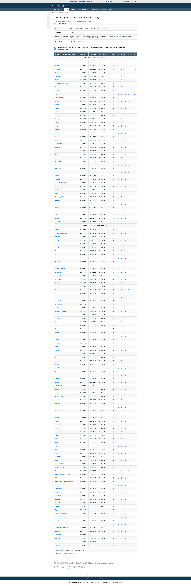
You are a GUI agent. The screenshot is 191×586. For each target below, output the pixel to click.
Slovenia (57, 200)
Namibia (57, 417)
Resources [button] (94, 9)
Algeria (57, 229)
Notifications (103, 9)
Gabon (57, 329)
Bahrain (57, 247)
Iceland (57, 129)
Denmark (57, 101)
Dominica (57, 307)
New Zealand (58, 424)
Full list (66, 9)
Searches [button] (73, 9)
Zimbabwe (58, 545)
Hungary (57, 126)
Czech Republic (59, 97)
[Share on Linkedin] (48, 24)
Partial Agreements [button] (83, 9)
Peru (56, 453)
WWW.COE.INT (55, 1)
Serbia (56, 193)
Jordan (57, 364)
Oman (56, 435)
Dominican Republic (60, 311)
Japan (56, 361)
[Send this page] (48, 27)
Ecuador (57, 314)
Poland (57, 175)
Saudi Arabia (58, 488)
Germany (57, 119)
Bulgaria (57, 87)
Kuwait (57, 375)
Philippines (58, 456)
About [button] (59, 9)
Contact (111, 9)
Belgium (57, 80)
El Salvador (58, 318)
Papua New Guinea (60, 446)
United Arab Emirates (61, 524)
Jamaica (57, 357)
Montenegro (58, 161)
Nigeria (57, 428)
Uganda (57, 520)
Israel (56, 353)
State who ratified (76, 47)
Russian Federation (60, 467)
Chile (56, 286)
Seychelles (58, 495)
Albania (57, 62)
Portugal (57, 179)
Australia (57, 240)
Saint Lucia (58, 478)
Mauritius (57, 403)
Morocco (57, 414)
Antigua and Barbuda (61, 233)
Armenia (57, 69)
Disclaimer (85, 568)
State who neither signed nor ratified (97, 47)
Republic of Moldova (60, 182)
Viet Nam (57, 541)
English (125, 1)
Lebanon (57, 378)
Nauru (57, 421)
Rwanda (57, 471)
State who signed (62, 47)
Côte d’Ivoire (58, 304)
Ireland (57, 133)
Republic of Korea (60, 463)
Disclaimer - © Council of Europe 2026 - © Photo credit (93, 584)
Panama (57, 442)
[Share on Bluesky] (48, 16)
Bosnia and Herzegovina (61, 83)
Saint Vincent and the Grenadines (64, 481)
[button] (95, 578)
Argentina (57, 236)
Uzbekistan (58, 534)
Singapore (57, 499)
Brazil (56, 265)
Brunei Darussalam (60, 268)
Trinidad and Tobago (60, 513)
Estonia (57, 104)
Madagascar (58, 385)
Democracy (82, 1)
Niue (56, 432)
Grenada (57, 336)
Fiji (56, 325)
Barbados (57, 251)
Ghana (57, 332)
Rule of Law (90, 1)
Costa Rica (58, 300)
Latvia (56, 140)
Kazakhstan (58, 368)
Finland (57, 108)
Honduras (57, 343)
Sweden (57, 207)
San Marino (58, 189)
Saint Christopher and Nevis (62, 474)
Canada (57, 283)
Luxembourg (58, 150)
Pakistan (57, 439)
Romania (57, 186)
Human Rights (74, 1)
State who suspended (118, 47)
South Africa (58, 502)
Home (54, 9)
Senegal (57, 492)
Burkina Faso (58, 272)
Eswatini (57, 322)
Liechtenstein (58, 143)
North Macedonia (60, 168)
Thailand (57, 506)
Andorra (57, 65)
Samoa (57, 485)
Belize (56, 254)
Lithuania (57, 147)
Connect (132, 1)
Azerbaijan (58, 76)
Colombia (57, 293)
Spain (56, 204)
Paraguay (57, 449)
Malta (56, 154)
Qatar (56, 460)
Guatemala (58, 339)
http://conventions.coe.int (73, 568)
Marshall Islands (59, 396)
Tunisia (57, 517)
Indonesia (57, 350)
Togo (56, 510)
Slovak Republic (59, 197)
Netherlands (58, 165)
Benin (56, 258)
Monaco (57, 158)
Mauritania (58, 400)
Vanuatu (57, 538)
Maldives (57, 392)
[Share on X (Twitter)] (48, 19)
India (56, 346)
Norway (57, 172)
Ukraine (57, 218)
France (57, 111)
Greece (57, 122)
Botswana (57, 261)
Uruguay (57, 531)
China (56, 290)
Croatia (57, 90)
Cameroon (58, 279)
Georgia (57, 115)
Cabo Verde (58, 275)
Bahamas (57, 243)
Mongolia (57, 410)
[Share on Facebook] (48, 22)
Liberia (57, 382)
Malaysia (57, 389)
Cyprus (57, 94)
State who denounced (63, 49)
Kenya (56, 371)
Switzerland (58, 211)
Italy (56, 136)
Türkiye (57, 214)
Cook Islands (58, 297)
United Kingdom (59, 221)
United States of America (61, 527)
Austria (57, 72)
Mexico (57, 407)
